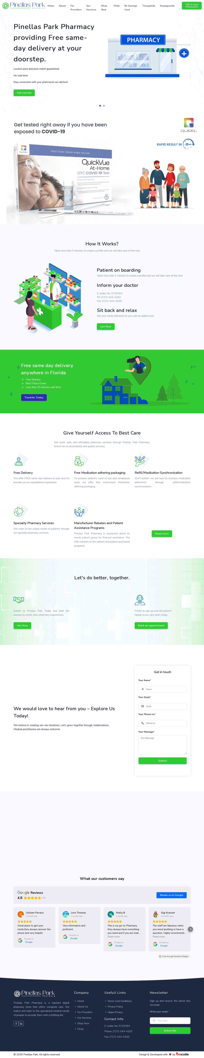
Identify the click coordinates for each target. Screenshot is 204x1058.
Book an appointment (151, 625)
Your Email (144, 697)
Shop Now (104, 7)
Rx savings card (130, 7)
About (62, 5)
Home (50, 5)
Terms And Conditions (120, 1001)
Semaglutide (167, 5)
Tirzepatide (148, 5)
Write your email (159, 1011)
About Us (82, 1006)
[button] (100, 105)
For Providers (76, 7)
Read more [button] (114, 936)
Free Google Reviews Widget (175, 956)
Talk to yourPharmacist (191, 5)
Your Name (144, 680)
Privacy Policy (115, 1006)
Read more (162, 533)
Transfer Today (34, 397)
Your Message (146, 731)
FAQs (117, 5)
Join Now (105, 326)
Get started (24, 93)
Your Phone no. (147, 714)
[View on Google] (21, 914)
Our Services (91, 7)
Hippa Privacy (115, 1012)
